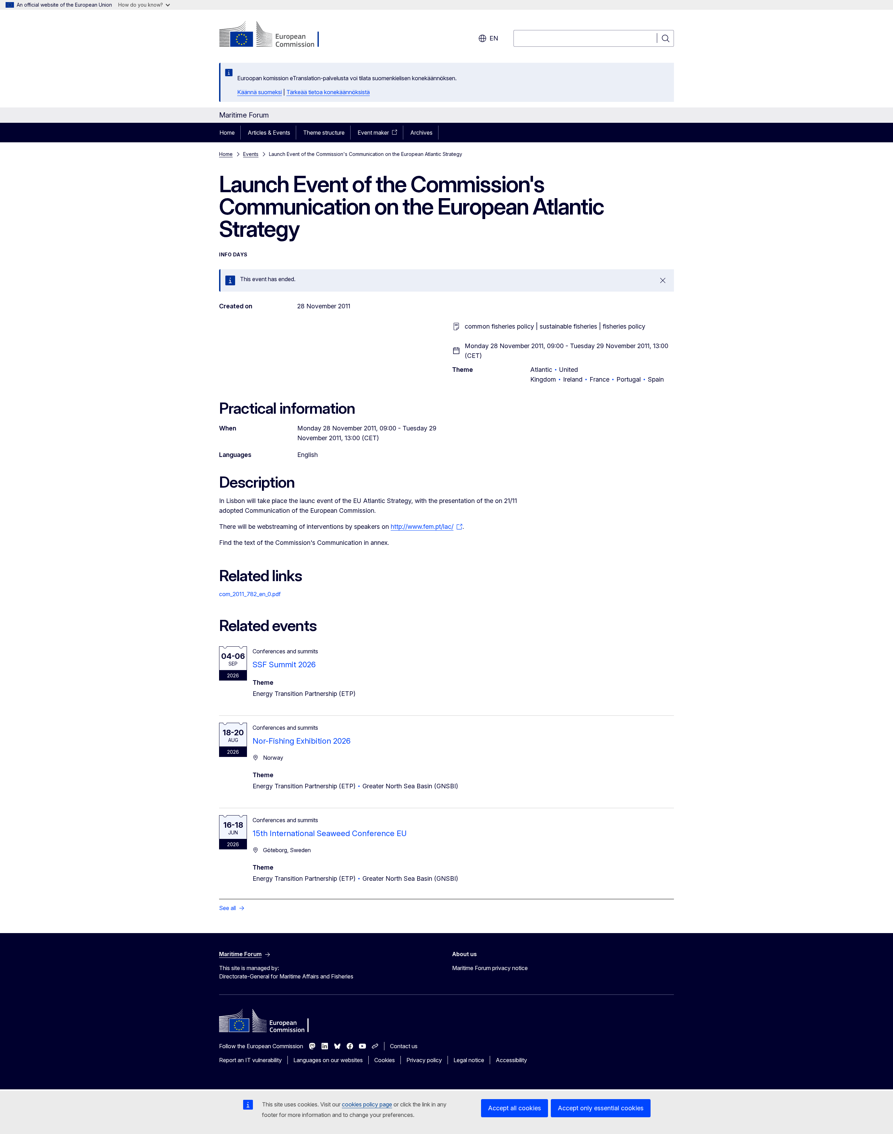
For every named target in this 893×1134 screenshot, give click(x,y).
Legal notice (468, 1060)
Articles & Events (269, 132)
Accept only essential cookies (601, 1108)
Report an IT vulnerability (250, 1060)
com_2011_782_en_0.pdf (250, 594)
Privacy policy (424, 1060)
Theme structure (324, 132)
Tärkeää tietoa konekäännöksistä (328, 92)
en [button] (493, 38)
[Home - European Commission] (275, 35)
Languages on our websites (328, 1060)
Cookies (384, 1060)
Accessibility (511, 1060)
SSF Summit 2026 (284, 664)
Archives (421, 132)
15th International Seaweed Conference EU (330, 833)
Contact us (404, 1046)
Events (250, 154)
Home (227, 132)
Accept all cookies (514, 1108)
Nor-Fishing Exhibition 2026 (302, 740)
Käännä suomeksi (259, 92)
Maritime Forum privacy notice (490, 967)
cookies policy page (367, 1104)
